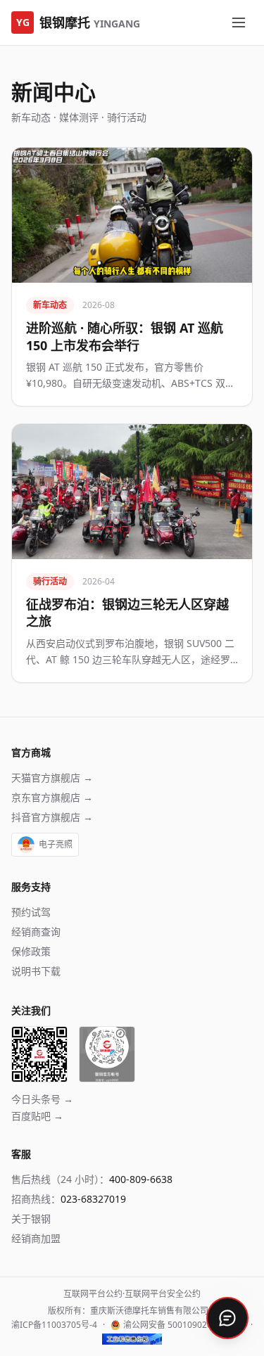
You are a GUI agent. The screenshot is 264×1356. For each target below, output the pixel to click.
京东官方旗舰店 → (52, 797)
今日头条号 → (42, 1099)
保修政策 (31, 951)
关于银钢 (31, 1218)
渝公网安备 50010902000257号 (184, 1325)
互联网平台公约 (92, 1294)
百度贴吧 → (37, 1115)
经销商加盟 (36, 1238)
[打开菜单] (239, 22)
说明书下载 (36, 971)
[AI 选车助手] (227, 1316)
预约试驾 (31, 912)
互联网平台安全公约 (163, 1294)
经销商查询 (36, 931)
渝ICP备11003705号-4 (54, 1325)
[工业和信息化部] (131, 1339)
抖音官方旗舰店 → (52, 817)
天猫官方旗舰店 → (52, 777)
